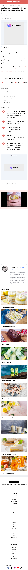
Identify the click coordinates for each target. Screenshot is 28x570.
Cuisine (14, 505)
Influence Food (14, 558)
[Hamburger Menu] (3, 2)
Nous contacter (14, 549)
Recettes (6, 5)
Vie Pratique (14, 533)
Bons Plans (14, 499)
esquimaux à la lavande (15, 69)
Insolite (14, 510)
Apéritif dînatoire (10, 183)
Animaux (14, 497)
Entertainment (14, 501)
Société (14, 530)
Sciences (14, 528)
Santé (14, 526)
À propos (14, 547)
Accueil (2, 5)
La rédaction (14, 551)
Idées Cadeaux (14, 537)
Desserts (11, 5)
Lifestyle (14, 522)
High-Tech (14, 509)
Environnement (14, 503)
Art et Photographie (14, 495)
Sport (14, 531)
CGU (14, 556)
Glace (3, 183)
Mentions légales (14, 555)
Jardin (14, 512)
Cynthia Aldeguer (4, 15)
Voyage (14, 535)
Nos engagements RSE (14, 553)
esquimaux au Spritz (6, 71)
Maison (14, 524)
